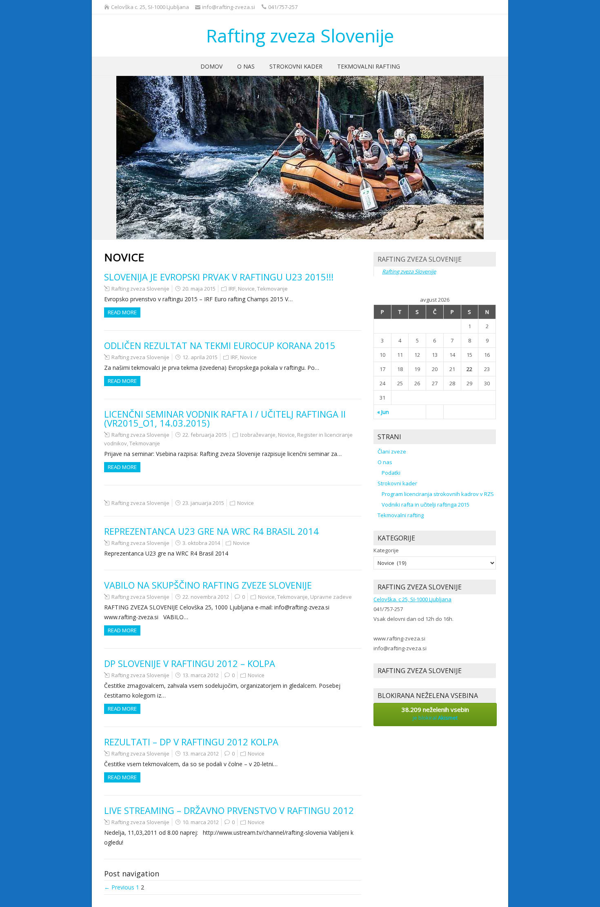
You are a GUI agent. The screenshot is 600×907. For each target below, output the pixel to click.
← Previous (119, 887)
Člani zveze (392, 451)
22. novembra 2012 (205, 596)
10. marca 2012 (200, 822)
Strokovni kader (295, 66)
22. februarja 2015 (204, 434)
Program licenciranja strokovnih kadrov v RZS (438, 494)
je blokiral (435, 713)
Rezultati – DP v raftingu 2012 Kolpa (191, 742)
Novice (246, 288)
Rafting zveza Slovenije (300, 35)
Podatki (391, 472)
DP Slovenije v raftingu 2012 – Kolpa (189, 663)
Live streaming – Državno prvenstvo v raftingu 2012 (229, 810)
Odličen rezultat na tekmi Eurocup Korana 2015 (220, 345)
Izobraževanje (258, 434)
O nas (246, 66)
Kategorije (386, 550)
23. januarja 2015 (203, 503)
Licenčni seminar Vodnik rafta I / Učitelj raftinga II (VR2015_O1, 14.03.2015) (225, 418)
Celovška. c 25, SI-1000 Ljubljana (412, 599)
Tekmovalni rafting (368, 66)
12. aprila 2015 (200, 357)
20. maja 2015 (199, 288)
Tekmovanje (272, 288)
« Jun (383, 412)
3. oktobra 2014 (201, 543)
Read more (122, 312)
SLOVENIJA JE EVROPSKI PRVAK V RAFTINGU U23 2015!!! (218, 277)
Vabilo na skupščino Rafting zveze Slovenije (208, 585)
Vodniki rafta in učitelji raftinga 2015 (425, 504)
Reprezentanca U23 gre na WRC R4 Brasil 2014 (211, 531)
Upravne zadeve (331, 596)
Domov (211, 66)
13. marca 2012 (200, 675)
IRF (232, 288)
